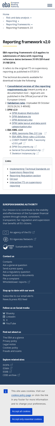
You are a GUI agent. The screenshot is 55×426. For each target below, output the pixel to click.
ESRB (5, 371)
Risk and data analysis (17, 17)
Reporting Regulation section (25, 175)
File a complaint (11, 278)
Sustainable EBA (24, 246)
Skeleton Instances (23, 153)
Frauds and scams (12, 351)
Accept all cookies (21, 411)
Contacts (7, 261)
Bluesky (10, 313)
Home (6, 14)
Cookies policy (10, 347)
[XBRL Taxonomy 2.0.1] (45, 133)
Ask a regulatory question (16, 271)
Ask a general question (15, 265)
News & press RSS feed (15, 299)
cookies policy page (21, 395)
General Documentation (26, 150)
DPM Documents (22, 146)
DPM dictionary (22, 119)
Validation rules (16, 103)
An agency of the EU (20, 232)
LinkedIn (10, 316)
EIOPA (6, 365)
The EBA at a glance (13, 337)
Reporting (11, 21)
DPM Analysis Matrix (25, 113)
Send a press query (13, 268)
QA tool (14, 178)
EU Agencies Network (21, 239)
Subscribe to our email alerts (18, 295)
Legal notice (9, 344)
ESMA (6, 368)
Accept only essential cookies (27, 419)
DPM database (21, 116)
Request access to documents (18, 275)
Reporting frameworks (18, 24)
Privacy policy (10, 340)
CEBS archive (9, 375)
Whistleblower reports (15, 281)
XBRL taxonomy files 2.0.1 (27, 133)
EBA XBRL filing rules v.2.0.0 (28, 136)
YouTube (11, 323)
